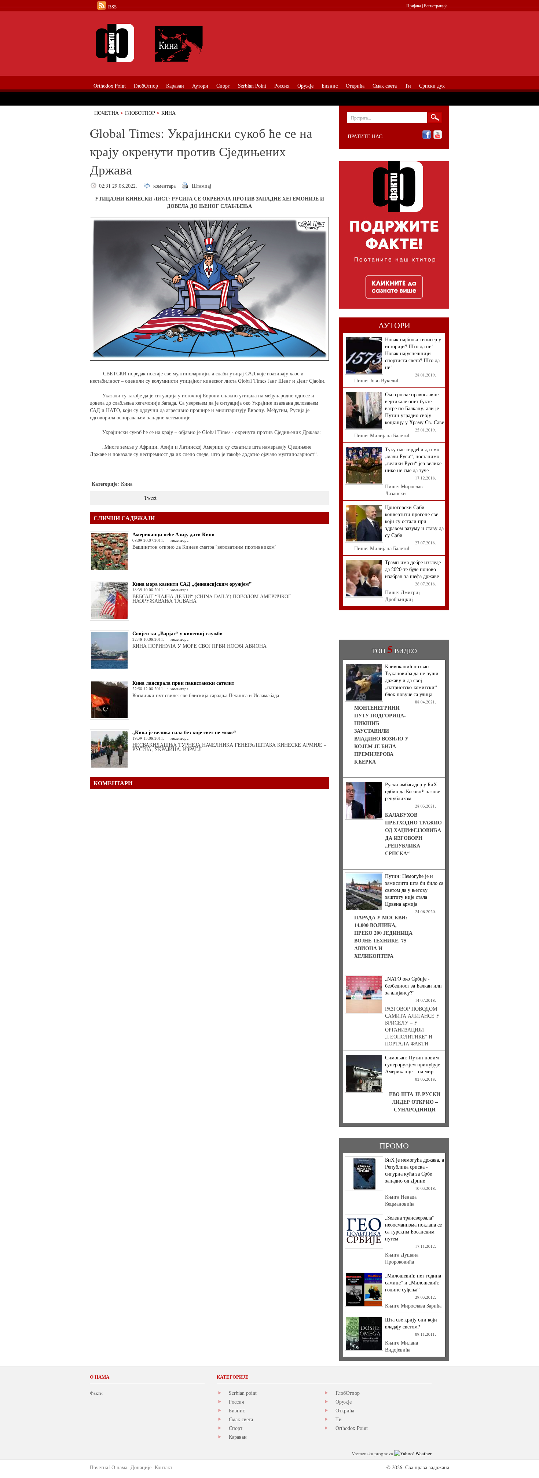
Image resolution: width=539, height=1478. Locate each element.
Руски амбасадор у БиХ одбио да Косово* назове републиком (412, 791)
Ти (339, 1419)
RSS (112, 6)
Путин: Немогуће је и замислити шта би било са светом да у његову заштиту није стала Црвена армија (414, 889)
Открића (345, 1410)
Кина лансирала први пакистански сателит (183, 683)
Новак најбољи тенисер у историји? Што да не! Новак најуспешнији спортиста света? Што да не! (413, 353)
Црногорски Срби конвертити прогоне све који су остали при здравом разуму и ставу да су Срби (414, 521)
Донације (141, 1467)
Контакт (163, 1467)
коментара (164, 185)
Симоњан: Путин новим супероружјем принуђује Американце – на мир (412, 1064)
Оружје (344, 1401)
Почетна (106, 112)
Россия (236, 1401)
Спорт (235, 1427)
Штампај (201, 185)
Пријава (413, 5)
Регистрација (435, 5)
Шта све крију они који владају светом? (411, 1323)
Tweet (150, 497)
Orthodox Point (352, 1427)
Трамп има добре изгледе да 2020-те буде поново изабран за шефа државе (413, 569)
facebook (426, 134)
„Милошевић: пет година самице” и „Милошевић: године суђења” (413, 1282)
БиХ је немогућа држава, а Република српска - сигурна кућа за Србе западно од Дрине (414, 1170)
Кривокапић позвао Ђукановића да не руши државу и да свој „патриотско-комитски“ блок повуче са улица (412, 680)
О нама (119, 1467)
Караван (238, 1436)
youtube (437, 134)
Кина (168, 112)
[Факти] (172, 43)
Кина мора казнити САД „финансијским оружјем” (192, 584)
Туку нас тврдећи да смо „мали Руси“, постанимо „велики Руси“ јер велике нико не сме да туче (413, 460)
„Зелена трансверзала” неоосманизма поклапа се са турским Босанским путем (413, 1228)
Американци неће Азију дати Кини (173, 534)
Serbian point (243, 1392)
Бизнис (237, 1410)
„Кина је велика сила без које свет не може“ (184, 732)
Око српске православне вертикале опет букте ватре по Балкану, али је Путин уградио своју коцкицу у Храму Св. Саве (414, 408)
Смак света (241, 1419)
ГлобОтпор (140, 112)
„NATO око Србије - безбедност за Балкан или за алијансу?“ (413, 985)
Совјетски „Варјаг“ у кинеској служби (177, 633)
